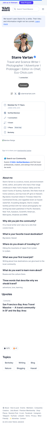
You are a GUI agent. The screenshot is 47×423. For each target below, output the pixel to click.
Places (5, 413)
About (7, 408)
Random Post (13, 413)
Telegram (6, 416)
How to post (14, 408)
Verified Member (14, 113)
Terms (27, 416)
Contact (23, 418)
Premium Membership (27, 410)
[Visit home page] (6, 9)
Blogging (21, 368)
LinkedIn (21, 416)
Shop (38, 410)
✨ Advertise (14, 418)
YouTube (14, 416)
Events (22, 408)
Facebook (28, 413)
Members (29, 408)
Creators (6, 410)
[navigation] (43, 9)
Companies (38, 408)
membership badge (24, 150)
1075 (8, 348)
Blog (33, 363)
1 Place (14, 127)
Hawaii (33, 368)
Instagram (37, 413)
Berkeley (9, 363)
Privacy (34, 416)
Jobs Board (14, 410)
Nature (8, 368)
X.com (21, 413)
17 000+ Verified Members (20, 162)
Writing (22, 363)
